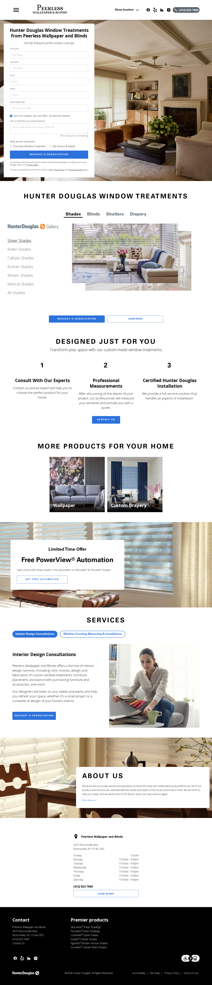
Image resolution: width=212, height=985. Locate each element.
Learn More (135, 319)
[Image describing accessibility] (190, 958)
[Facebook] (148, 10)
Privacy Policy (59, 169)
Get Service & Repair (63, 146)
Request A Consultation (76, 319)
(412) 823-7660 (83, 886)
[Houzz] (162, 10)
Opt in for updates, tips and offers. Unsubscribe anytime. (42, 115)
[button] (16, 10)
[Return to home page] (69, 10)
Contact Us (106, 420)
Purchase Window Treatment (29, 146)
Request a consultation (34, 716)
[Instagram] (168, 10)
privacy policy (32, 164)
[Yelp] (155, 10)
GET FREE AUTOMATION (42, 579)
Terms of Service (76, 169)
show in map (106, 893)
